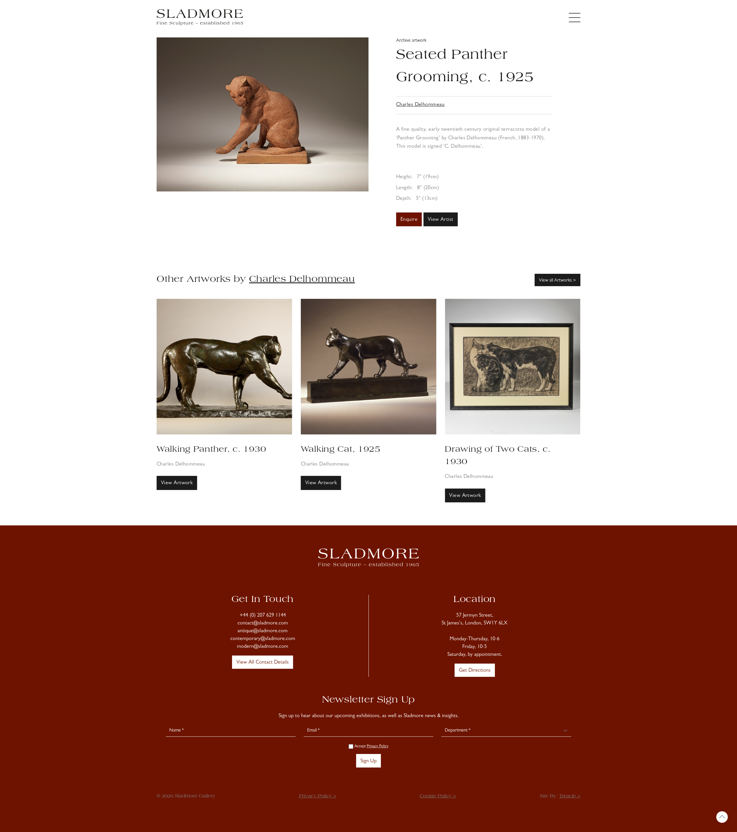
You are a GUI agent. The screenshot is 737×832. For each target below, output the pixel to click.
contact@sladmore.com (263, 623)
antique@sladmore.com (263, 631)
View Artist (440, 220)
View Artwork (177, 483)
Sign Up (368, 761)
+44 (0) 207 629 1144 (263, 615)
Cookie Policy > (438, 796)
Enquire (408, 220)
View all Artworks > (557, 280)
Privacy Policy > (317, 796)
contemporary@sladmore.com (262, 639)
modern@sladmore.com (262, 646)
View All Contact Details (262, 662)
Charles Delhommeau (420, 105)
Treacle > (569, 796)
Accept (370, 746)
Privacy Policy (377, 746)
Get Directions (475, 670)
